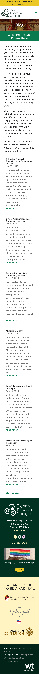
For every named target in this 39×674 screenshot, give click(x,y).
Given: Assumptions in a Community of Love (18, 220)
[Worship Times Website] (29, 670)
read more (12, 208)
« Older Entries (11, 493)
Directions (19, 530)
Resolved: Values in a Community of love (16, 274)
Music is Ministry (14, 331)
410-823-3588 (19, 543)
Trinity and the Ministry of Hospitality (19, 441)
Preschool (28, 1)
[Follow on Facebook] (15, 537)
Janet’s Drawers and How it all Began (19, 387)
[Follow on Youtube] (23, 537)
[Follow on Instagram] (19, 537)
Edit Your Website (12, 661)
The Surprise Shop (19, 5)
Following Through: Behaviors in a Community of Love (19, 161)
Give (19, 569)
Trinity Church (13, 1)
